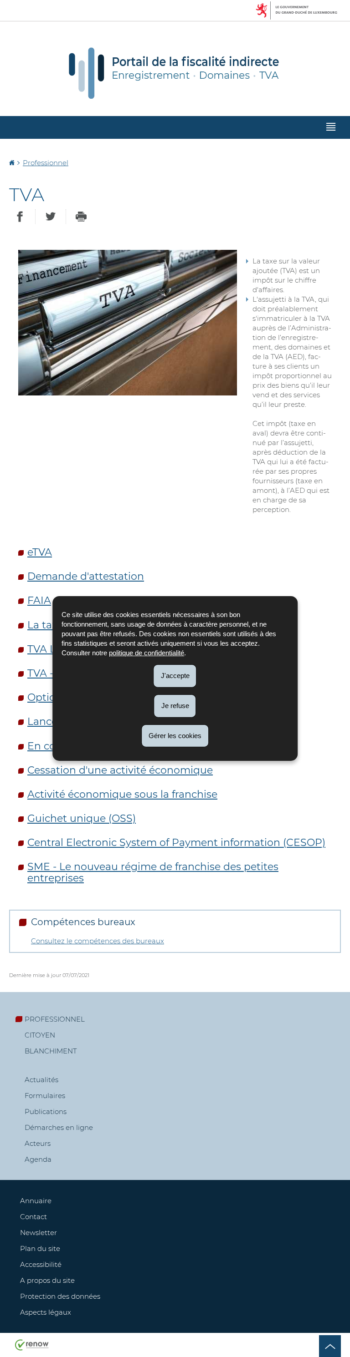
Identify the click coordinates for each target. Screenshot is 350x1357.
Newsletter (38, 1232)
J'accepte (175, 675)
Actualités (41, 1079)
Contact (33, 1216)
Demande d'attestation (85, 576)
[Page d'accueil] (12, 162)
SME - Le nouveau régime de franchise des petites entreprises (152, 872)
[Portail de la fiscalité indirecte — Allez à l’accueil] (175, 72)
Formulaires (45, 1095)
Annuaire (35, 1200)
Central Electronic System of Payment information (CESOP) (176, 842)
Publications (46, 1111)
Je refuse (175, 705)
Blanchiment (51, 1051)
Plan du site (40, 1248)
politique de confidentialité (146, 653)
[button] (331, 127)
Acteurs (38, 1143)
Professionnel (45, 162)
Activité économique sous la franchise (122, 794)
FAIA (39, 600)
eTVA (39, 552)
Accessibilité (41, 1264)
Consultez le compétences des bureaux (97, 941)
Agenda (38, 1159)
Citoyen (40, 1035)
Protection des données (60, 1296)
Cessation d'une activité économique (120, 770)
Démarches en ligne (59, 1127)
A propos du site (47, 1280)
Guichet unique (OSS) (81, 818)
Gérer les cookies (175, 735)
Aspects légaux (45, 1312)
